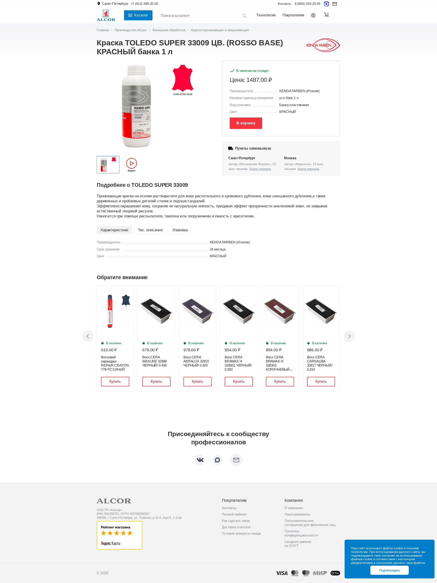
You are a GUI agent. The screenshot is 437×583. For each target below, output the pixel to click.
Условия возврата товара (241, 533)
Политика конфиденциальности (301, 533)
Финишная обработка (169, 30)
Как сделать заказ (236, 521)
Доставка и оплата (236, 527)
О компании (293, 508)
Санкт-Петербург (115, 3)
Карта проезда (260, 169)
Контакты (284, 3)
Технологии (265, 15)
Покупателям (293, 15)
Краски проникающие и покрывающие (220, 30)
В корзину (245, 123)
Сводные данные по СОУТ (298, 544)
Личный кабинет (234, 514)
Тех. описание (150, 230)
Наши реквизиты (297, 514)
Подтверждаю (389, 570)
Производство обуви (130, 30)
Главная (103, 30)
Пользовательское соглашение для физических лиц (310, 523)
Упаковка (180, 230)
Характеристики (114, 230)
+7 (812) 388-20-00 (144, 3)
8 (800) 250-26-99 (307, 3)
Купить (115, 381)
